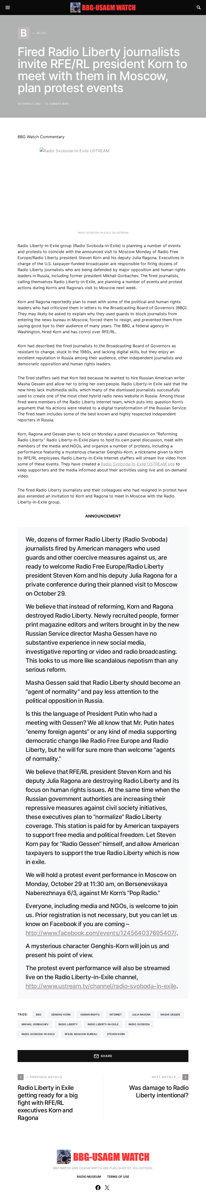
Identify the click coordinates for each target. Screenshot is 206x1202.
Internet (116, 1014)
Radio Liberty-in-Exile (103, 1024)
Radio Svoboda (139, 1024)
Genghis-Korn (60, 1014)
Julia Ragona (141, 1014)
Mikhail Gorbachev (35, 1024)
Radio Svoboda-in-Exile (38, 1034)
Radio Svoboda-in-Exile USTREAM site (138, 463)
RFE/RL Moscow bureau (81, 1034)
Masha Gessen (170, 1014)
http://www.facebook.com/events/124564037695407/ (101, 933)
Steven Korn (116, 1034)
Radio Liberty (68, 1024)
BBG (38, 1014)
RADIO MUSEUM (89, 1176)
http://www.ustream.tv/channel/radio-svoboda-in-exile (101, 986)
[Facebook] (97, 1187)
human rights (89, 1014)
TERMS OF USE (118, 1176)
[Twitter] (107, 1187)
